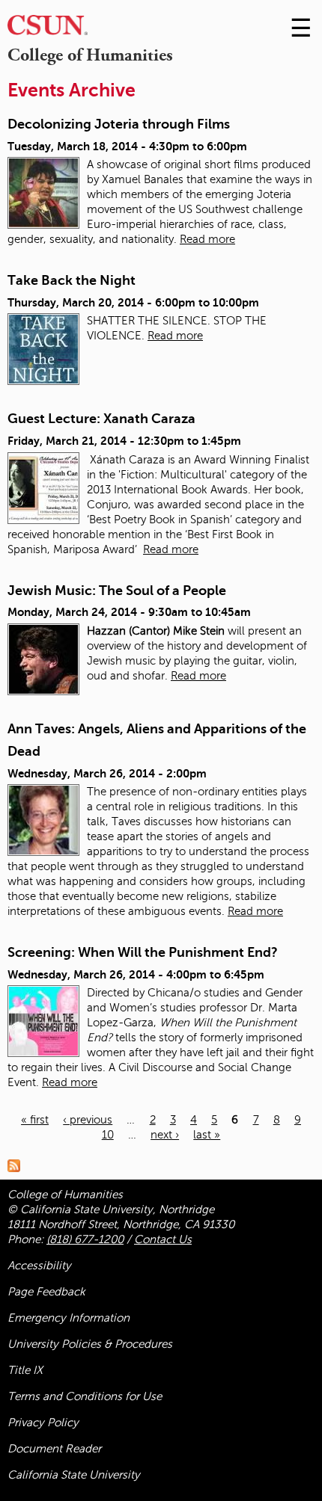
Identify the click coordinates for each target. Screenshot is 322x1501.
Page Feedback (46, 1292)
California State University (73, 1475)
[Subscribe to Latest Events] (17, 1165)
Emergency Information (68, 1318)
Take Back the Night (71, 280)
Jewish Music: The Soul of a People (116, 590)
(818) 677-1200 (85, 1239)
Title (25, 1370)
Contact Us (163, 1239)
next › (165, 1135)
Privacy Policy (43, 1422)
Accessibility (39, 1266)
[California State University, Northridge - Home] (47, 29)
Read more (207, 239)
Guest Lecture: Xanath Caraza (101, 418)
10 (108, 1135)
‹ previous (87, 1120)
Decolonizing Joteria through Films (118, 124)
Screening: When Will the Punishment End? (142, 952)
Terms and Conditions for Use (84, 1396)
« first (35, 1120)
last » (206, 1135)
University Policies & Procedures (89, 1344)
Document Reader (54, 1449)
